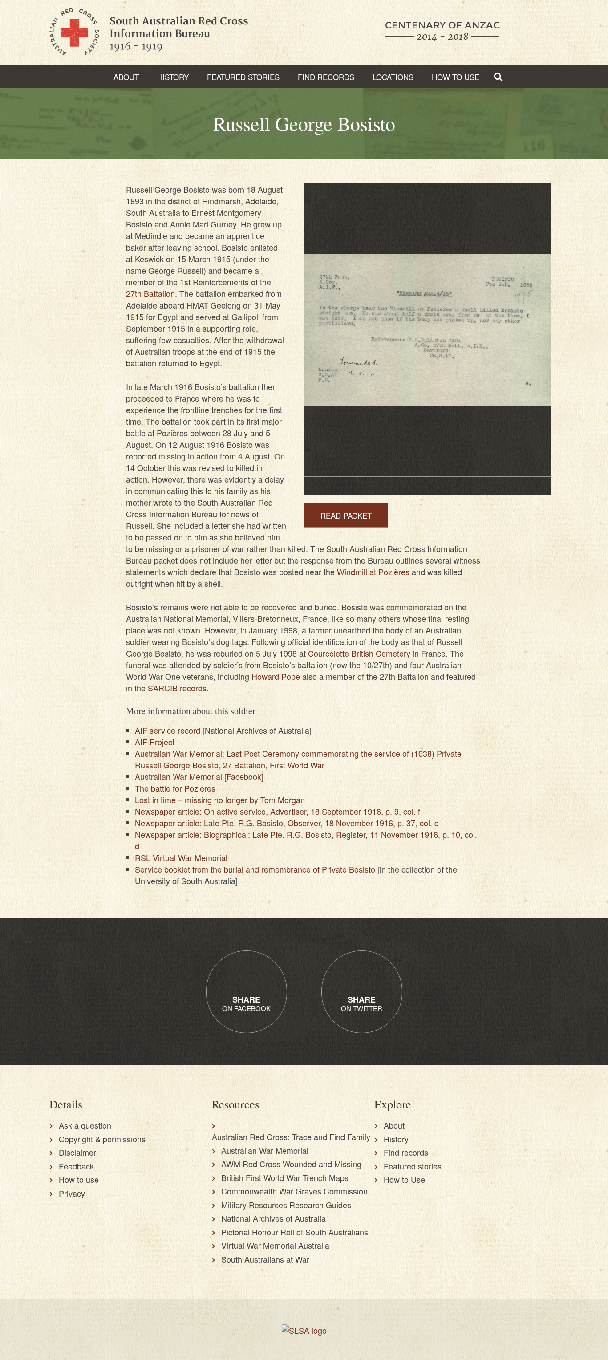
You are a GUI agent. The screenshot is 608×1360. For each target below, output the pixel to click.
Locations (393, 76)
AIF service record (167, 730)
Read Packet (346, 515)
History (173, 76)
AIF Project (154, 741)
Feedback (76, 1166)
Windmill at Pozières (373, 571)
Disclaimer (77, 1152)
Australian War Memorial (264, 1150)
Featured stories (243, 76)
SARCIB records (177, 688)
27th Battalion (150, 293)
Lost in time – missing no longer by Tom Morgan (220, 799)
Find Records (326, 76)
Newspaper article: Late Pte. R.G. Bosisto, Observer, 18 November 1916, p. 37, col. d (287, 822)
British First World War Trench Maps (285, 1177)
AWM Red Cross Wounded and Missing (291, 1163)
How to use (79, 1179)
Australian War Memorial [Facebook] (199, 776)
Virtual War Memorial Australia (275, 1245)
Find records (406, 1152)
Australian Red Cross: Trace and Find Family (291, 1136)
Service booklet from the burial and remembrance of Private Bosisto (255, 869)
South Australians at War (265, 1259)
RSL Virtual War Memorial (181, 857)
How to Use (455, 76)
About (126, 76)
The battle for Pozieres (175, 788)
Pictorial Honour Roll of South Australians (294, 1232)
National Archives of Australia (273, 1218)
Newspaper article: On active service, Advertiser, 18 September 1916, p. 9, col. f (277, 811)
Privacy (72, 1193)
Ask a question (85, 1125)
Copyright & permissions (102, 1139)
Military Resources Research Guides (286, 1204)
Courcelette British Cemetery (359, 653)
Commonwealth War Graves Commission (294, 1191)
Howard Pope (275, 676)
